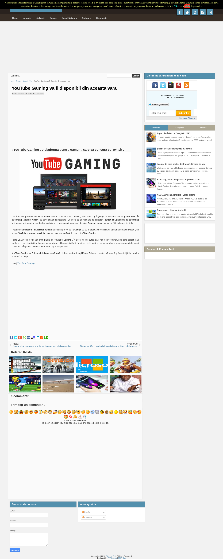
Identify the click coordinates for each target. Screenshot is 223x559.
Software (86, 18)
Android (27, 18)
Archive (203, 128)
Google (53, 18)
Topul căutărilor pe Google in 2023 (173, 133)
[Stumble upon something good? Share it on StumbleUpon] (24, 337)
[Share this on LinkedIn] (37, 337)
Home (15, 18)
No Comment (38, 94)
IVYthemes (112, 558)
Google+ (195, 12)
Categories (179, 128)
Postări (87, 512)
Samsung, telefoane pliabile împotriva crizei (178, 179)
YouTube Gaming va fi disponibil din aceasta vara (64, 88)
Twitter (187, 12)
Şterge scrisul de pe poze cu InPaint (174, 149)
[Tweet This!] (15, 337)
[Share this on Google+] (20, 337)
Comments (101, 18)
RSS (202, 12)
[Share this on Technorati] (46, 337)
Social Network (69, 18)
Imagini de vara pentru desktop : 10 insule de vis (181, 164)
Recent (210, 12)
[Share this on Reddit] (41, 337)
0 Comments (15, 371)
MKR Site (122, 558)
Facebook (179, 12)
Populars (156, 128)
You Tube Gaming (25, 263)
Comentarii (88, 517)
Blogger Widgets (187, 118)
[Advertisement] (111, 48)
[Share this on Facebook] (11, 337)
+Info (187, 6)
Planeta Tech (111, 556)
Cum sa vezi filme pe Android (171, 210)
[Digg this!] (28, 337)
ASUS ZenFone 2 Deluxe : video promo (176, 195)
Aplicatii (40, 18)
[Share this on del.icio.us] (33, 337)
